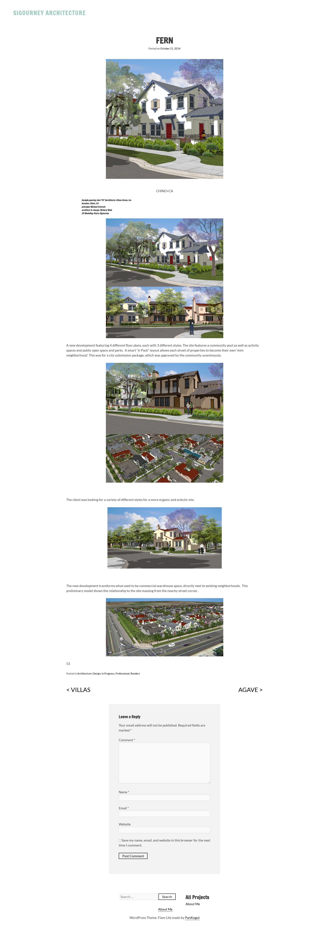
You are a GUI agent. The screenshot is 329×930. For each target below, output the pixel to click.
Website (125, 824)
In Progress (108, 673)
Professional (122, 673)
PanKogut (192, 918)
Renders (135, 673)
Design (97, 673)
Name (124, 792)
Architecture (84, 673)
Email (124, 808)
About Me (193, 904)
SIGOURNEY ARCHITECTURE (49, 13)
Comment (127, 740)
